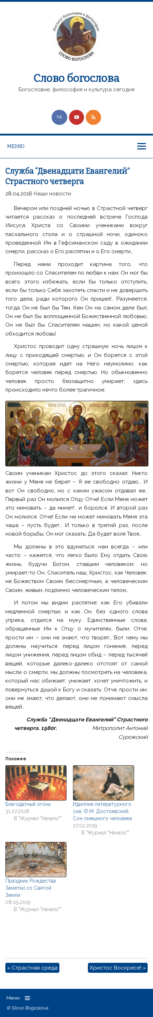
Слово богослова (76, 78)
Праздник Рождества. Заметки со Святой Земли (31, 888)
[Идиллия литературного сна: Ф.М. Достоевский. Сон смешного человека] (103, 783)
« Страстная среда (32, 968)
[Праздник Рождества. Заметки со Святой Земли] (35, 859)
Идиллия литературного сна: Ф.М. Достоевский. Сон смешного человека (102, 811)
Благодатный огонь (28, 804)
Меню (16, 146)
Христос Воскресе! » (118, 968)
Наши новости (52, 193)
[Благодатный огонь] (35, 783)
